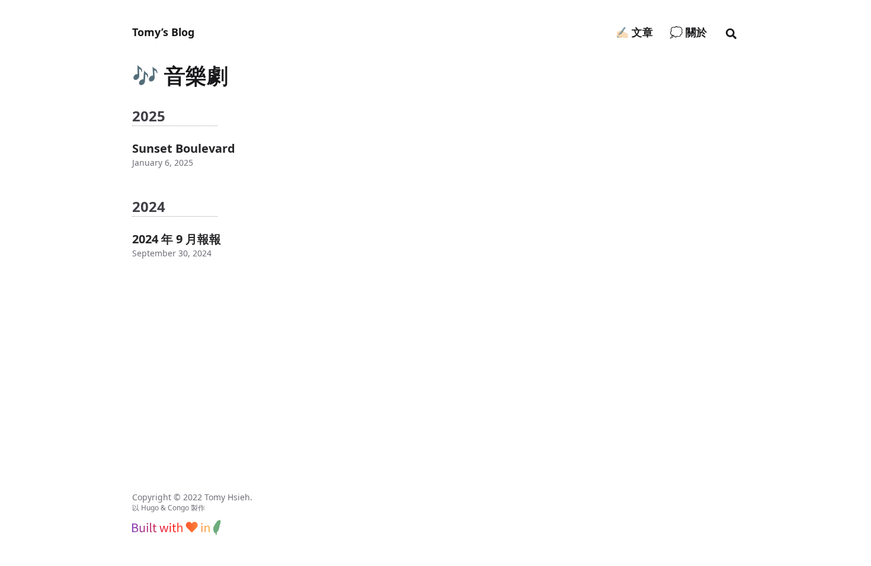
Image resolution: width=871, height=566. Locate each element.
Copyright (151, 497)
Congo (178, 508)
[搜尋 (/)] (731, 32)
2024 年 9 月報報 (176, 239)
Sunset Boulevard (183, 148)
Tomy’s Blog (163, 32)
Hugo (150, 508)
